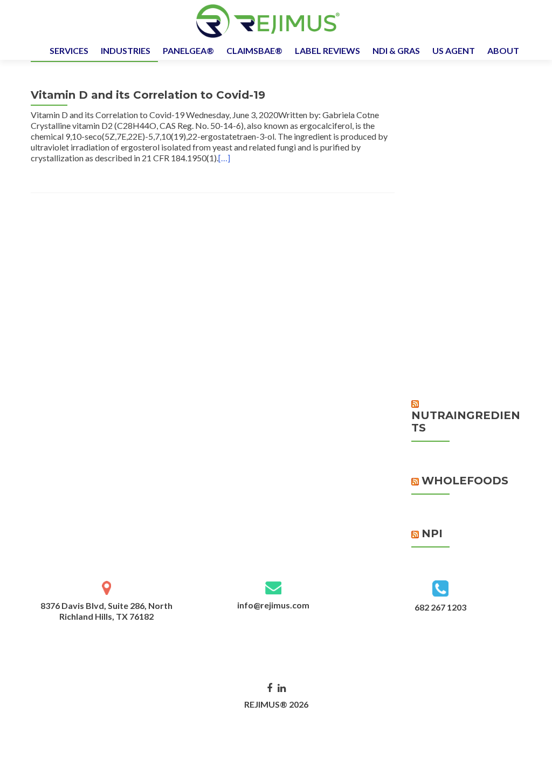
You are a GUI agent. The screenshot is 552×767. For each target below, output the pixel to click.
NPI (432, 533)
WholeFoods (465, 480)
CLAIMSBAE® (254, 50)
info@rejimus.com (273, 605)
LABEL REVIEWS (327, 50)
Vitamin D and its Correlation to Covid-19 (148, 94)
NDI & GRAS (396, 50)
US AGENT (453, 50)
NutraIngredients (465, 421)
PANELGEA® (188, 50)
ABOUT (503, 50)
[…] (224, 158)
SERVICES (69, 50)
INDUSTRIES (125, 50)
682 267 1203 (440, 607)
